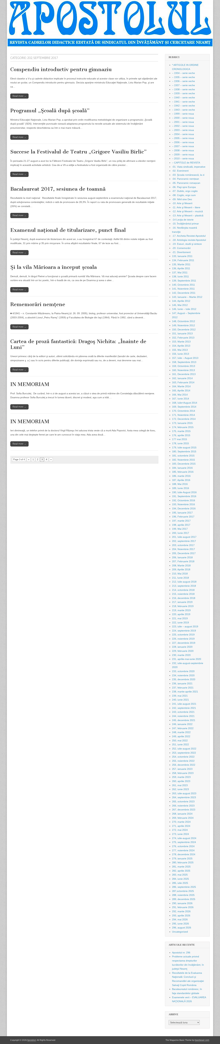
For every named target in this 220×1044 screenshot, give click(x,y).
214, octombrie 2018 (183, 590)
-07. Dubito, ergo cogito (185, 191)
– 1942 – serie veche (183, 105)
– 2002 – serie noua (183, 126)
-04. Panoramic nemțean (185, 178)
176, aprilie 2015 (181, 435)
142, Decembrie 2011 (183, 292)
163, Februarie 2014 (183, 382)
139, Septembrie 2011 (184, 280)
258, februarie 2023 (183, 773)
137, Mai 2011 (180, 272)
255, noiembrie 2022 (183, 760)
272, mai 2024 (180, 830)
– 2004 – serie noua (183, 134)
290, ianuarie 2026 (182, 903)
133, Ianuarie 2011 (182, 256)
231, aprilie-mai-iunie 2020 (186, 659)
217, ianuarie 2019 (182, 602)
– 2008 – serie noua (183, 150)
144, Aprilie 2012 (181, 301)
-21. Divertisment (181, 252)
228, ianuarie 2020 (182, 646)
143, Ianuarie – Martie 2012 (187, 297)
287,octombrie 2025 (183, 891)
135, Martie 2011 (181, 264)
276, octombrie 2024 (183, 846)
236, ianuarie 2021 (182, 683)
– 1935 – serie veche (183, 77)
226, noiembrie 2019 (183, 638)
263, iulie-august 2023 (184, 793)
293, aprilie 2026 (181, 915)
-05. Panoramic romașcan (186, 183)
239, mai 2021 (180, 695)
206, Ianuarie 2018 (182, 557)
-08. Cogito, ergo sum (184, 195)
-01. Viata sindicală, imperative (188, 166)
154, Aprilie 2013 (181, 345)
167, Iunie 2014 (180, 398)
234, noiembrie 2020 (183, 675)
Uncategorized (180, 931)
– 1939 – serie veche (183, 93)
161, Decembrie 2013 (184, 374)
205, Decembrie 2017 (184, 553)
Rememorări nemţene (37, 304)
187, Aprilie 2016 (181, 480)
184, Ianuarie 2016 (182, 467)
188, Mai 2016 (180, 484)
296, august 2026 (181, 927)
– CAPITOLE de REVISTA (186, 162)
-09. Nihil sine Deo (182, 199)
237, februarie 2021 (183, 687)
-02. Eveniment (180, 170)
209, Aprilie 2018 (181, 569)
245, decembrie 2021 (183, 720)
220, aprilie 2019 (181, 614)
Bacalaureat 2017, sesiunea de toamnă (58, 189)
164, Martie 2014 (181, 386)
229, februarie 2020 (183, 651)
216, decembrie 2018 (183, 598)
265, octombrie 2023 (183, 801)
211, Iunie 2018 (180, 577)
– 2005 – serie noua (183, 138)
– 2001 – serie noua (183, 122)
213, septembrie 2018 (184, 585)
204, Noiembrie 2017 (183, 549)
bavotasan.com (202, 1040)
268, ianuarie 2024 (182, 813)
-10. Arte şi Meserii (182, 203)
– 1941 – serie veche (183, 101)
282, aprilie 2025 (181, 870)
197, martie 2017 (181, 520)
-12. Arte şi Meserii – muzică (187, 211)
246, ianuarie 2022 (182, 724)
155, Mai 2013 (180, 349)
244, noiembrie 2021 (183, 716)
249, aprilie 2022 (181, 736)
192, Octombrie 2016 (183, 500)
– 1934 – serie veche (183, 73)
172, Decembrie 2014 (184, 419)
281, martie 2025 (181, 866)
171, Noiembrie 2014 (183, 415)
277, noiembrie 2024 (183, 850)
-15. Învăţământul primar (185, 223)
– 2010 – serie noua (183, 158)
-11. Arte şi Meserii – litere (186, 207)
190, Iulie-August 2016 (184, 492)
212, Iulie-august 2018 (184, 581)
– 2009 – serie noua (183, 154)
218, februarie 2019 (183, 606)
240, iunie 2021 (180, 699)
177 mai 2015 (179, 439)
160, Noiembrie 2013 (183, 370)
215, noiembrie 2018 (183, 594)
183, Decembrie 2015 (184, 463)
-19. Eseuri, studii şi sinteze (187, 244)
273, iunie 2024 (180, 834)
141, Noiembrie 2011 (183, 288)
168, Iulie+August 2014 (184, 402)
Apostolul (31, 1040)
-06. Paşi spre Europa (184, 187)
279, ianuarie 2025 (182, 858)
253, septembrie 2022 (184, 752)
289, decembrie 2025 (183, 899)
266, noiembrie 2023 (183, 805)
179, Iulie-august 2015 (184, 447)
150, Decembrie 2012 (184, 329)
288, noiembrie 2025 (183, 895)
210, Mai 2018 (180, 573)
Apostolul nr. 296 (181, 952)
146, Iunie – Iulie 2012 (184, 309)
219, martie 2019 (181, 610)
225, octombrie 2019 (183, 634)
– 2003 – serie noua (183, 130)
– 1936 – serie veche (183, 81)
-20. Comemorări (181, 248)
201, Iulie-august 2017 (184, 537)
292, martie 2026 (181, 911)
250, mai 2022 (180, 740)
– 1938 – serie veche (183, 89)
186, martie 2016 (181, 476)
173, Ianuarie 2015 (182, 423)
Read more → (19, 96)
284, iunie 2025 (180, 878)
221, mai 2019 (180, 618)
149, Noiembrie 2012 (183, 325)
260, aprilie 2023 (181, 781)
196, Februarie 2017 (183, 516)
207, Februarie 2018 (183, 561)
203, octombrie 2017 (183, 545)
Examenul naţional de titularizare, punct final (68, 230)
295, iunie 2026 (180, 923)
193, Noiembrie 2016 (183, 504)
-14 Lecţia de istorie (183, 219)
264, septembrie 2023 (184, 797)
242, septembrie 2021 (184, 708)
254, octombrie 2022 (183, 756)
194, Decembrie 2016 (184, 508)
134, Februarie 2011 (183, 260)
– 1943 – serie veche (183, 109)
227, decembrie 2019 (183, 642)
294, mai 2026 (180, 919)
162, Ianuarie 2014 (182, 378)
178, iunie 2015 (180, 443)
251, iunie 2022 (180, 744)
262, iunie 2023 (180, 789)
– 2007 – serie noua (183, 146)
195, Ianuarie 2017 (182, 512)
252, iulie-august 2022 (184, 748)
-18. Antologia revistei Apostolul (189, 240)
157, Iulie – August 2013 (185, 358)
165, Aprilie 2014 (181, 390)
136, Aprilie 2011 (181, 268)
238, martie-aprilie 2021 (185, 691)
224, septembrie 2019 (184, 630)
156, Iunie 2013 (180, 353)
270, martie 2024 (181, 821)
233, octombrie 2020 (183, 671)
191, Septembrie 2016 (184, 496)
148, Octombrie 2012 (183, 321)
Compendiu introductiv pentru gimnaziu (61, 69)
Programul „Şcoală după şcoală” (50, 110)
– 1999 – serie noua (183, 113)
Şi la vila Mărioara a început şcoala (53, 267)
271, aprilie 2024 (181, 826)
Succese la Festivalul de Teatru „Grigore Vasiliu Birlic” (78, 152)
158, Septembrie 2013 (184, 362)
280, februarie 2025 (183, 862)
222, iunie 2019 (180, 622)
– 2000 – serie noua (183, 117)
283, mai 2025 (180, 874)
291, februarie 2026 (183, 907)
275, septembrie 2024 (184, 842)
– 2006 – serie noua (183, 142)
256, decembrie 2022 (183, 764)
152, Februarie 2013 (183, 337)
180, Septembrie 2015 (184, 451)
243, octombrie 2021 (183, 712)
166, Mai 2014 (180, 394)
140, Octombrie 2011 (183, 284)
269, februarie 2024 (183, 817)
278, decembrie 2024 (183, 854)
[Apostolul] (110, 23)
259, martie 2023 (181, 777)
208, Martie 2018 (181, 565)
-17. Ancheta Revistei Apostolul (189, 235)
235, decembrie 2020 (183, 679)
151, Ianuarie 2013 (182, 333)
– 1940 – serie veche (183, 97)
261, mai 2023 (180, 785)
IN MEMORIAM (29, 384)
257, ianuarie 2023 (182, 769)
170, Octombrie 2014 (183, 410)
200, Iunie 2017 (180, 533)
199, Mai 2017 (180, 528)
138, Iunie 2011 (180, 276)
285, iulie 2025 (180, 883)
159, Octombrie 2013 (183, 366)
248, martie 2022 (181, 732)
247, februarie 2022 (183, 728)
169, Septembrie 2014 (184, 406)
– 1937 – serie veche (183, 85)
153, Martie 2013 (181, 341)
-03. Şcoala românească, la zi (188, 174)
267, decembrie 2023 (183, 809)
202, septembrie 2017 (184, 541)
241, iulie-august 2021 (184, 703)
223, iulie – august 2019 (185, 626)
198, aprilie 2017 (181, 524)
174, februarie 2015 (183, 427)
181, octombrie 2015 (183, 455)
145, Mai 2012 (180, 305)
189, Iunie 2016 (180, 488)
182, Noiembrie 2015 (183, 459)
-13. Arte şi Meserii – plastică (187, 215)
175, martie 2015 (181, 431)
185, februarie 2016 (183, 471)
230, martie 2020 (181, 655)
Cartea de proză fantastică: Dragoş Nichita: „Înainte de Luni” (78, 344)
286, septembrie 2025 (184, 887)
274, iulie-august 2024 (184, 838)
